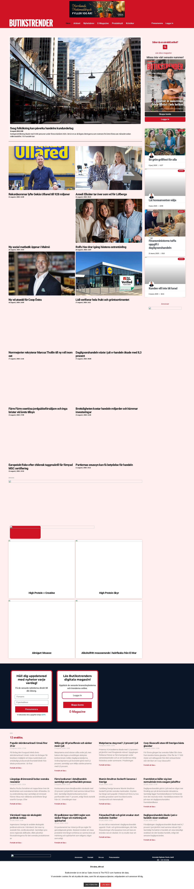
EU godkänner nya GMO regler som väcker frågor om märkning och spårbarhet (72, 818)
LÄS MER (106, 885)
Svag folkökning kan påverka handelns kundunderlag (41, 128)
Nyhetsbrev (88, 23)
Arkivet (77, 23)
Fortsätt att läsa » (16, 768)
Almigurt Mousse (41, 652)
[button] (165, 47)
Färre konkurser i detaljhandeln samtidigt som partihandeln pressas (73, 780)
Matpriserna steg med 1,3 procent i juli (118, 743)
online (84, 688)
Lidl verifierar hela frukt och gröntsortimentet (102, 299)
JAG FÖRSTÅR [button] (91, 885)
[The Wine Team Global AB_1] (75, 482)
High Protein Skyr (109, 592)
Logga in (169, 23)
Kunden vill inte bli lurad (163, 288)
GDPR (43, 715)
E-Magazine (103, 23)
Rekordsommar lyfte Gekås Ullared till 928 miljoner (39, 194)
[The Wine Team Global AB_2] (165, 308)
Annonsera (78, 857)
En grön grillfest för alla (163, 159)
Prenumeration (114, 857)
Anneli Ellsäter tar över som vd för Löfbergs (101, 194)
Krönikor (130, 23)
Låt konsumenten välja (162, 200)
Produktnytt (117, 23)
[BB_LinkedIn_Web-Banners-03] (97, 3)
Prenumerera (157, 23)
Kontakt (90, 857)
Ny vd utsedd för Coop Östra (25, 299)
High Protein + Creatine (42, 592)
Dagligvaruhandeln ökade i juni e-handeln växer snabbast (161, 816)
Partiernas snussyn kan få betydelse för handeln (104, 465)
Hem (68, 23)
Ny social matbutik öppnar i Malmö (29, 247)
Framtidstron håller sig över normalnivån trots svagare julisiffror (162, 780)
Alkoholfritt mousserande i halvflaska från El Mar (108, 652)
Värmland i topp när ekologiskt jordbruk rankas (25, 816)
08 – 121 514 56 (163, 860)
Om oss (101, 857)
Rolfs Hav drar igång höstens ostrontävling (101, 247)
